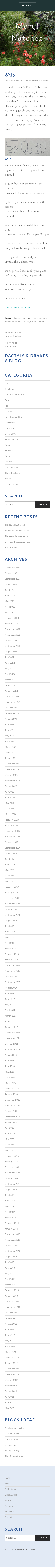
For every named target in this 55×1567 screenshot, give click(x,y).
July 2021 (9, 724)
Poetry (44, 80)
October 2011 (11, 1380)
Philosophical (11, 439)
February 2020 (12, 819)
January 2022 (11, 691)
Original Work (11, 433)
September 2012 (12, 1318)
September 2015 (12, 1116)
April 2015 (10, 1144)
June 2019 (10, 864)
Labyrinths (10, 422)
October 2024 (11, 573)
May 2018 (9, 937)
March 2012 (10, 1352)
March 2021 (10, 747)
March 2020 (10, 814)
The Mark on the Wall (15, 1456)
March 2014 (10, 1217)
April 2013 (10, 1279)
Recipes (8, 461)
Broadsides (10, 1511)
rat (28, 321)
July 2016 (9, 1060)
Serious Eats (10, 1445)
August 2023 (11, 584)
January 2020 (11, 825)
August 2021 (11, 719)
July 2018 (9, 926)
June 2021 (10, 730)
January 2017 (11, 1027)
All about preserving (14, 1428)
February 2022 (12, 685)
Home (7, 1478)
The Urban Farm (12, 473)
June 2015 (10, 1133)
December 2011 (12, 1368)
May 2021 (9, 735)
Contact (8, 1517)
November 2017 (12, 971)
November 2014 (12, 1172)
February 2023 (12, 618)
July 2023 (9, 590)
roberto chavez (37, 321)
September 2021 (12, 713)
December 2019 (12, 831)
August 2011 (11, 1391)
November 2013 (12, 1239)
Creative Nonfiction (14, 394)
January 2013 (11, 1295)
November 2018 (12, 903)
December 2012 (12, 1301)
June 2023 (10, 595)
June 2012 (10, 1335)
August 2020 (11, 786)
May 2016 (9, 1071)
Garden (8, 411)
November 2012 (12, 1307)
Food (7, 405)
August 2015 (11, 1122)
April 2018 (10, 943)
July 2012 (9, 1329)
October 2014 (11, 1178)
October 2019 (11, 842)
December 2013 (12, 1234)
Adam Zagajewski (20, 317)
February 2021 (12, 752)
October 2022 (11, 640)
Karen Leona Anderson (18, 307)
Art (6, 383)
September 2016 (12, 1049)
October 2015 (11, 1111)
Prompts (9, 1506)
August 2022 (11, 651)
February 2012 (12, 1357)
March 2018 (10, 948)
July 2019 (9, 859)
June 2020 (10, 797)
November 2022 (12, 634)
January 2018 (11, 959)
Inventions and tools (14, 417)
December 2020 (12, 763)
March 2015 (10, 1150)
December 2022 (12, 629)
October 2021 (11, 707)
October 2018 (11, 909)
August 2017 (11, 987)
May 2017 (9, 1004)
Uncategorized (12, 484)
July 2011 (9, 1396)
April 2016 (10, 1077)
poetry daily (20, 321)
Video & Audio (11, 1494)
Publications (10, 1489)
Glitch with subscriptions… (17, 541)
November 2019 (12, 836)
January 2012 (11, 1363)
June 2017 (10, 999)
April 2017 (10, 1010)
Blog (7, 1483)
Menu (29, 5)
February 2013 (12, 1290)
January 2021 (11, 758)
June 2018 (10, 931)
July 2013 (9, 1262)
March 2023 (10, 612)
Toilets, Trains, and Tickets (17, 530)
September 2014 (12, 1184)
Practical (9, 450)
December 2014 (12, 1167)
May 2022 (9, 668)
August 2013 (11, 1256)
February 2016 (12, 1088)
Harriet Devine (12, 1433)
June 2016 (10, 1066)
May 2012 (9, 1340)
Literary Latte (11, 1439)
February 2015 (12, 1156)
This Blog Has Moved (15, 525)
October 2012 (11, 1312)
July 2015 (9, 1128)
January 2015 (11, 1161)
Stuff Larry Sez (11, 467)
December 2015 (12, 1099)
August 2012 (11, 1324)
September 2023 (12, 578)
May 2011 (9, 1408)
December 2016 (12, 1032)
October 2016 (11, 1043)
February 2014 (12, 1223)
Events (8, 400)
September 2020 (12, 780)
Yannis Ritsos (11, 547)
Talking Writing (12, 1450)
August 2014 (11, 1189)
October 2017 (11, 976)
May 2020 (9, 803)
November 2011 (12, 1374)
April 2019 (10, 875)
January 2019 (11, 892)
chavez (32, 317)
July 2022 (9, 657)
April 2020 (10, 808)
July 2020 (9, 791)
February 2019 (12, 887)
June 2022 (10, 662)
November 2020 (12, 769)
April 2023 (10, 606)
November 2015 (12, 1105)
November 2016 (12, 1038)
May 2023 (9, 601)
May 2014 (9, 1206)
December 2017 (12, 965)
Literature (9, 428)
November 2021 (12, 702)
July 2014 (9, 1195)
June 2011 (10, 1402)
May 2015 (9, 1139)
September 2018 (12, 915)
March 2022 (10, 679)
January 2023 (11, 623)
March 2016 (10, 1083)
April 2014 (10, 1212)
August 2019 (11, 853)
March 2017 (10, 1015)
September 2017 (12, 982)
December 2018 (12, 898)
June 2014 (10, 1200)
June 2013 (10, 1267)
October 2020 (11, 775)
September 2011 (12, 1385)
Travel (8, 478)
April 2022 (10, 674)
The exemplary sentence (16, 536)
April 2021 (10, 741)
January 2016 (11, 1094)
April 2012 (10, 1346)
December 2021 (12, 696)
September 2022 (12, 646)
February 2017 (12, 1021)
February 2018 (12, 954)
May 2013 (9, 1273)
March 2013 (10, 1284)
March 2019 (10, 881)
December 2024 (12, 567)
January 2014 (11, 1228)
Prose (7, 456)
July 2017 (9, 993)
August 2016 (11, 1055)
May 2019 (9, 870)
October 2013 (11, 1245)
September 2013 (12, 1251)
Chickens (9, 389)
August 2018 (11, 920)
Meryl (35, 80)
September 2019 (12, 847)
